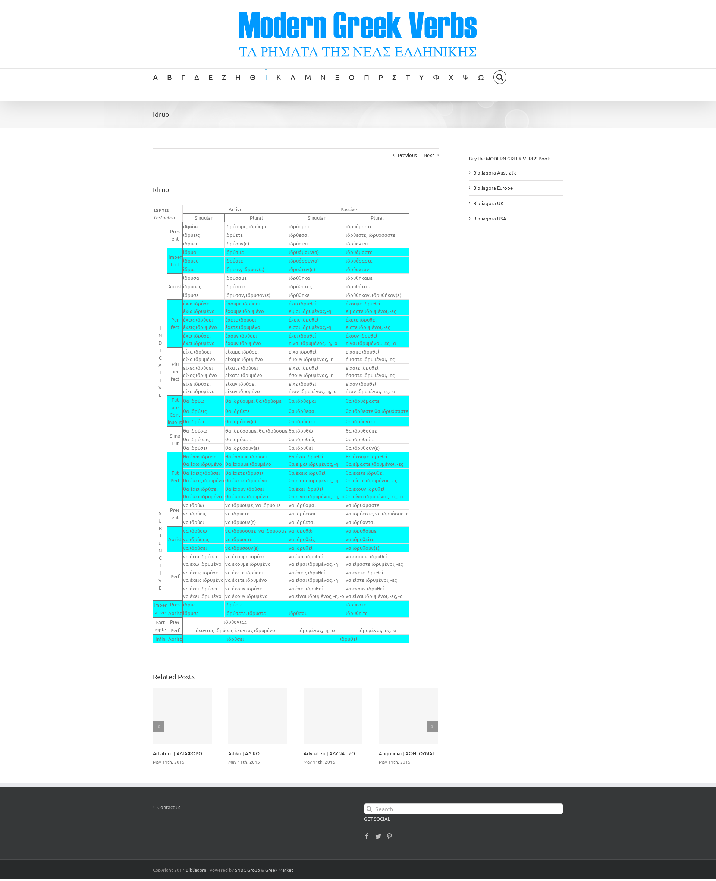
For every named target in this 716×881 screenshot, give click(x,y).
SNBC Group (247, 870)
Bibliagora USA (489, 218)
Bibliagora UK (488, 203)
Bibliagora (196, 870)
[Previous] (158, 726)
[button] (499, 77)
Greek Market (279, 870)
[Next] (432, 726)
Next (429, 155)
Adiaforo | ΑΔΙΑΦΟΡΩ (177, 753)
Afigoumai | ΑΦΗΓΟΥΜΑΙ (406, 753)
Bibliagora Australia (495, 172)
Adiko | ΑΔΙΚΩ (244, 753)
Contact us (168, 807)
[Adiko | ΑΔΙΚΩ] (257, 716)
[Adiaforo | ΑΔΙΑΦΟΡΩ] (182, 716)
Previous (407, 155)
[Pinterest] (389, 836)
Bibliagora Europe (493, 188)
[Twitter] (378, 836)
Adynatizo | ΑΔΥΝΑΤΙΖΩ (329, 753)
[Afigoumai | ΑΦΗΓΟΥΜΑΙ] (408, 716)
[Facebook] (367, 836)
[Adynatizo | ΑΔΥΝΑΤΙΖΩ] (333, 716)
